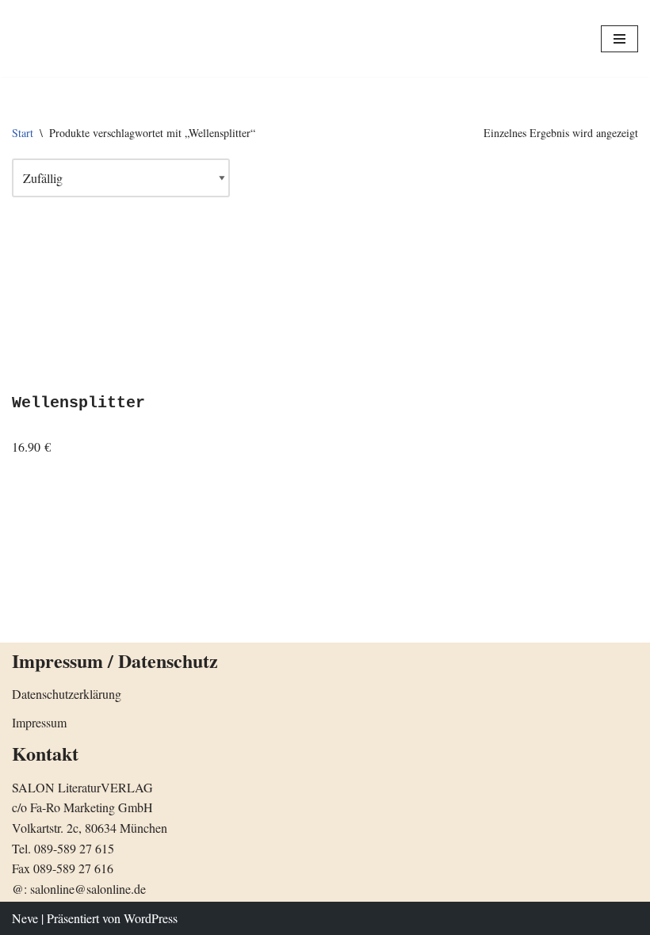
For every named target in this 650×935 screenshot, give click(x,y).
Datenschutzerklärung (66, 693)
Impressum (39, 722)
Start (22, 132)
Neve (25, 918)
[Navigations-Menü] (619, 38)
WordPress (151, 918)
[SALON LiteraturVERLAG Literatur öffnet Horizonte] (67, 38)
